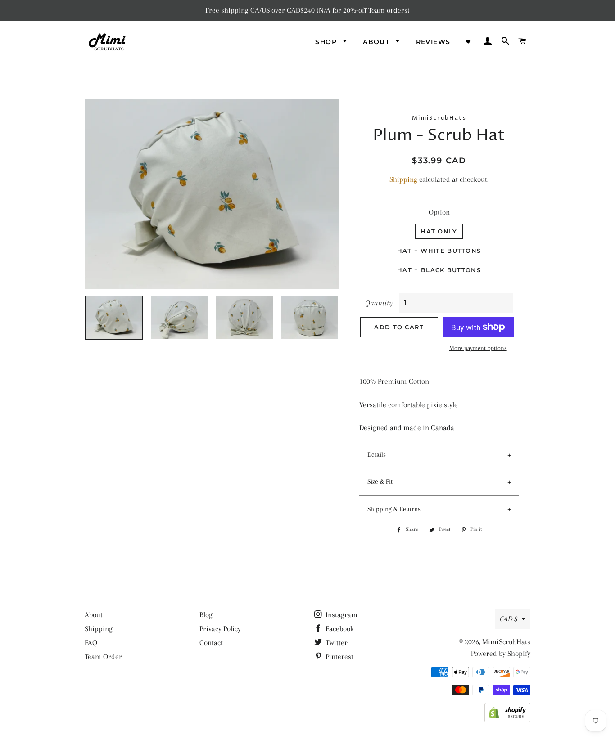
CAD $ (508, 618)
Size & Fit (380, 481)
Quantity (379, 303)
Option (439, 212)
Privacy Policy (220, 628)
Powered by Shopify (500, 653)
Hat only (439, 231)
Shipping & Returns (394, 508)
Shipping (403, 179)
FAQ (91, 642)
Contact (211, 642)
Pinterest (338, 656)
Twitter (336, 642)
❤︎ (468, 42)
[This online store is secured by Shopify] (507, 720)
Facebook (339, 628)
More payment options (478, 348)
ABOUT (377, 42)
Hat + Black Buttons (439, 270)
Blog (206, 614)
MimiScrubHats (506, 641)
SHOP (327, 42)
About (94, 614)
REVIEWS (433, 42)
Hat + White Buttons (439, 250)
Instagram (340, 614)
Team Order (103, 656)
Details (376, 454)
